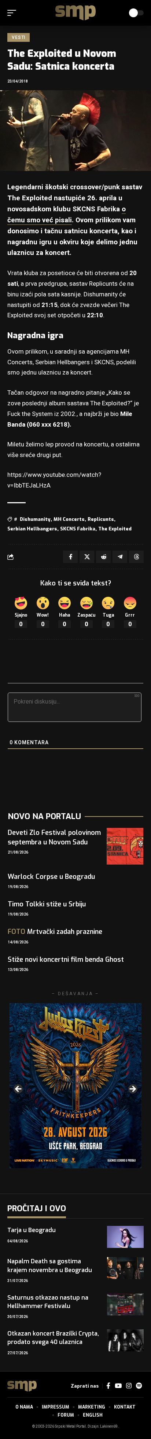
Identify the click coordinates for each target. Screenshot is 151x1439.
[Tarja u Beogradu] (125, 1237)
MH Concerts (69, 519)
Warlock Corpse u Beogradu (51, 876)
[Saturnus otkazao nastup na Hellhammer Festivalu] (125, 1304)
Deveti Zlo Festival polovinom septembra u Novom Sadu (54, 837)
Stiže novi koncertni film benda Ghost (66, 959)
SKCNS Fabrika (77, 529)
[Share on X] (87, 557)
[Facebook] (108, 1386)
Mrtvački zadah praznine (55, 931)
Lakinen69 (109, 1426)
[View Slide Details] (75, 1085)
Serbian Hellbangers (32, 529)
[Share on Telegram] (120, 557)
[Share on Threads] (136, 557)
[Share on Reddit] (103, 557)
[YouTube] (118, 1386)
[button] (13, 13)
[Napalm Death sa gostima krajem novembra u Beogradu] (125, 1268)
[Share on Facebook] (70, 557)
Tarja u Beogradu (31, 1230)
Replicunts (101, 519)
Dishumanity (35, 519)
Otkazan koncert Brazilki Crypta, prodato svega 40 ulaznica (53, 1338)
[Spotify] (139, 1386)
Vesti (18, 37)
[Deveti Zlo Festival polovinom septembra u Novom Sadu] (125, 846)
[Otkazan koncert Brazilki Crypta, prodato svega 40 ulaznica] (125, 1340)
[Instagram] (128, 1386)
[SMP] (75, 13)
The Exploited (115, 529)
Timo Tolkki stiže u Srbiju (47, 904)
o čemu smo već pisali (66, 214)
